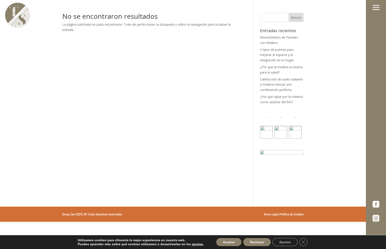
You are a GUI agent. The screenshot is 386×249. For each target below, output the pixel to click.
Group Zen (68, 214)
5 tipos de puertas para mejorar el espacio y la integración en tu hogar (277, 54)
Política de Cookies (292, 214)
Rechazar (257, 242)
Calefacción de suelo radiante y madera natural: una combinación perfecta (281, 84)
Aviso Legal (271, 214)
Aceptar (229, 242)
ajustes (197, 244)
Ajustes (285, 242)
